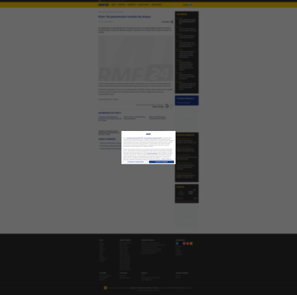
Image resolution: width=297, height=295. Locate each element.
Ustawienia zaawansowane (135, 162)
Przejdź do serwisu (161, 162)
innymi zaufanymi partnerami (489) (152, 137)
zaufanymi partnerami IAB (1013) (135, 137)
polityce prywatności (152, 153)
